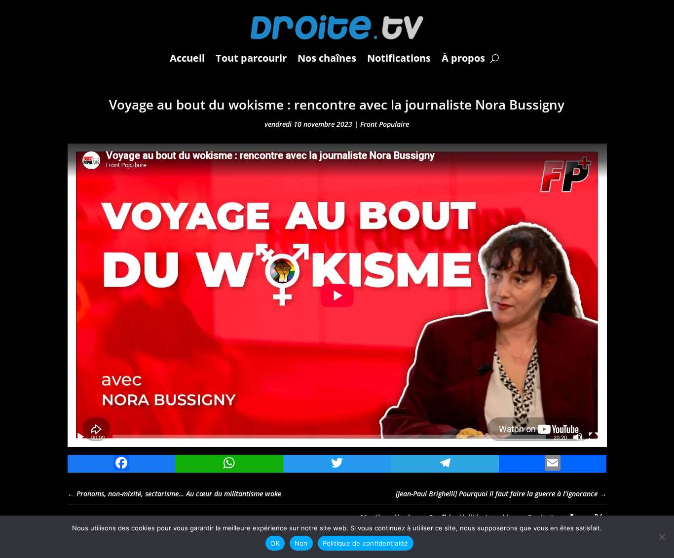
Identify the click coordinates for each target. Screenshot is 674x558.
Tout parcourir (251, 58)
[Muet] (578, 437)
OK (275, 543)
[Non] (662, 537)
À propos (463, 58)
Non (301, 543)
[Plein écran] (594, 437)
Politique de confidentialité (366, 543)
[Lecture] (80, 437)
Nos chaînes (327, 58)
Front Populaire (384, 124)
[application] (337, 295)
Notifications (399, 58)
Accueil (187, 58)
